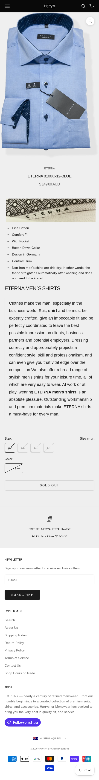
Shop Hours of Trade (20, 673)
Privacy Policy (15, 650)
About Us (11, 627)
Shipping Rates (16, 635)
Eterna (49, 168)
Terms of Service (17, 658)
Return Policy (14, 643)
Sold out (49, 485)
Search (10, 620)
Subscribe (22, 595)
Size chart (87, 438)
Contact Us (13, 665)
